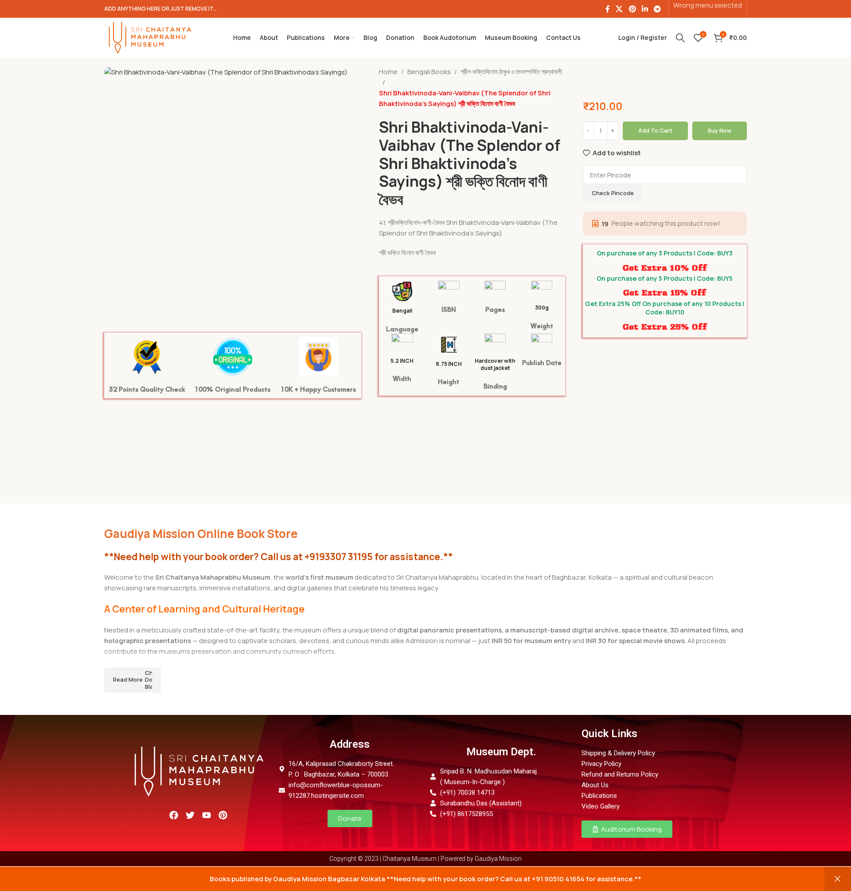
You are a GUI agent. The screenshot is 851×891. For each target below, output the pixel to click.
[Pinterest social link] (632, 9)
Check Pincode (613, 193)
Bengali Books (429, 71)
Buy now (719, 130)
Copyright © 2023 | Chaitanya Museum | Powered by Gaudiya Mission (425, 858)
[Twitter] (190, 815)
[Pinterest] (223, 815)
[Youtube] (206, 815)
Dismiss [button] (837, 879)
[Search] (680, 38)
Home (388, 71)
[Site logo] (149, 37)
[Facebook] (174, 815)
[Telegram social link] (657, 9)
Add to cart (655, 130)
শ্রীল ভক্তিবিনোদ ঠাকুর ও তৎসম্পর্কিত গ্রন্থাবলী (511, 71)
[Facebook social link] (607, 9)
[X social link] (619, 9)
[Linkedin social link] (645, 9)
